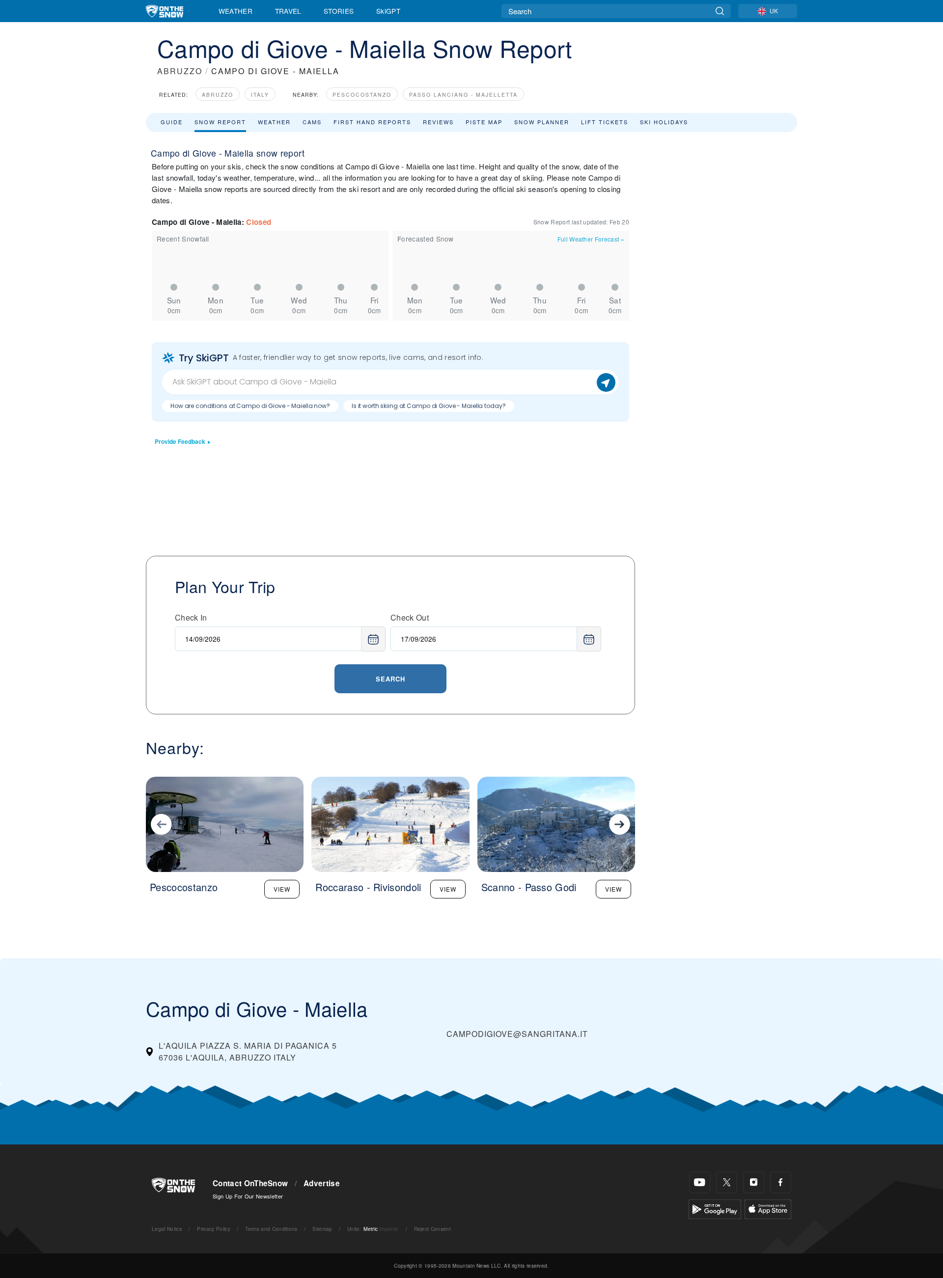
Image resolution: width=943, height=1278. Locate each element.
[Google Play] (715, 1208)
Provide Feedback (180, 441)
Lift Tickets (604, 122)
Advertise (322, 1183)
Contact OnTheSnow (250, 1183)
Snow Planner (541, 122)
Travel (288, 11)
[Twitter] (726, 1182)
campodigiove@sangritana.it (517, 1033)
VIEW (282, 889)
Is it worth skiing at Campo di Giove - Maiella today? (429, 406)
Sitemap (322, 1228)
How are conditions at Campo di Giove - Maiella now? (250, 406)
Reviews (438, 122)
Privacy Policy (213, 1228)
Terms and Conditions (271, 1228)
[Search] (720, 11)
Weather (235, 11)
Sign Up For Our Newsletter (248, 1196)
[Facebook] (780, 1182)
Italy (260, 94)
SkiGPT (388, 11)
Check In (191, 617)
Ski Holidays (664, 122)
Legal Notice (167, 1228)
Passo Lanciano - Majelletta (463, 94)
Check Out (409, 617)
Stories (339, 11)
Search (390, 678)
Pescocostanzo (362, 94)
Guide (172, 122)
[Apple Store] (768, 1208)
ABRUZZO (179, 71)
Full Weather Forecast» (590, 239)
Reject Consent (432, 1228)
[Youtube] (699, 1182)
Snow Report (220, 122)
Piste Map (484, 122)
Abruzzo (217, 94)
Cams (312, 122)
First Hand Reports (372, 122)
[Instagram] (753, 1182)
